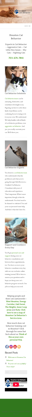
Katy (18, 310)
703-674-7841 (16, 58)
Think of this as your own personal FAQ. (18, 337)
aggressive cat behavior (13, 126)
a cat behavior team (20, 173)
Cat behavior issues (11, 98)
